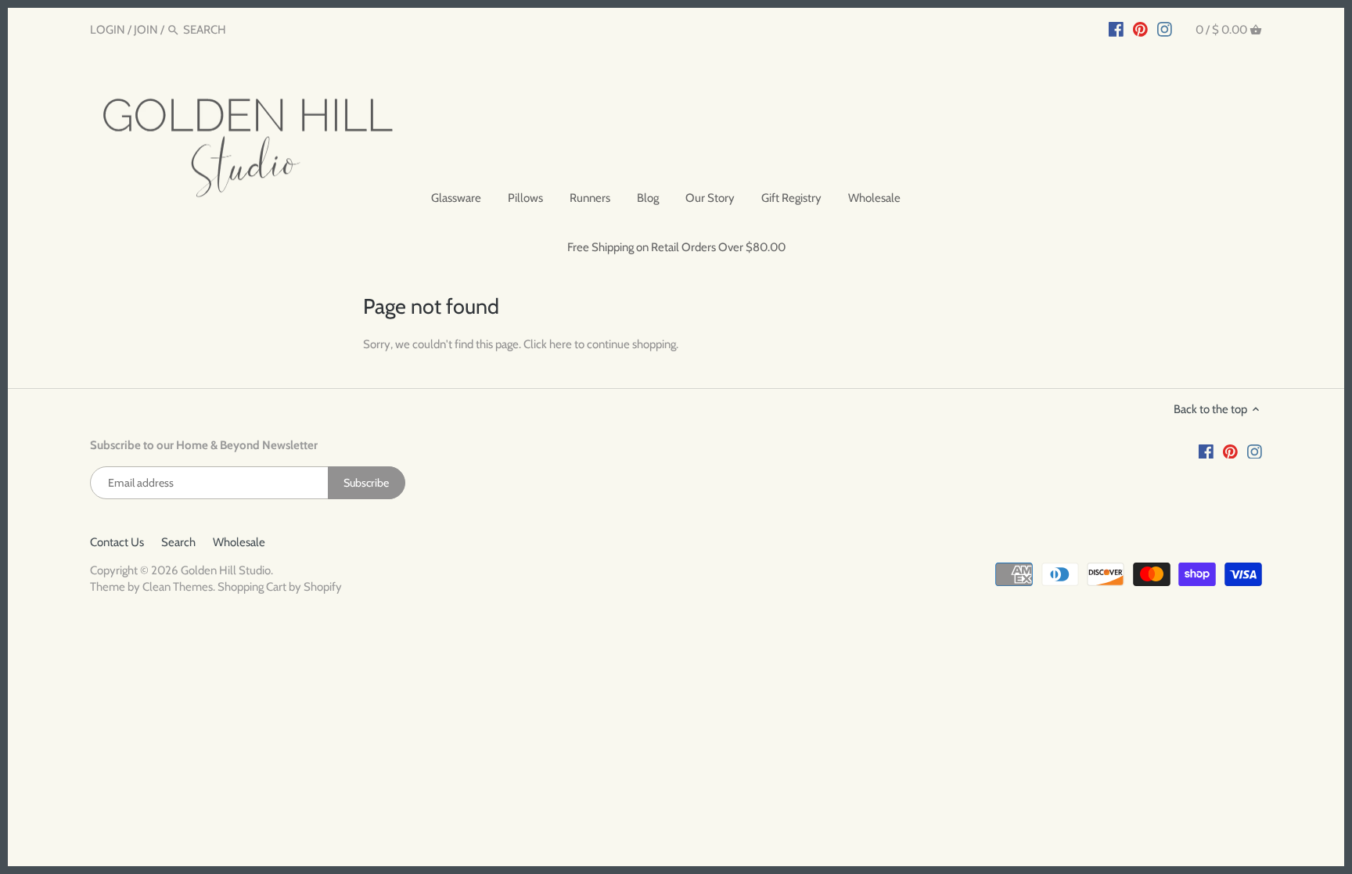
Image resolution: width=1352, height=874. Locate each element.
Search (178, 542)
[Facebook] (1116, 29)
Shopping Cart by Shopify (280, 587)
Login (107, 30)
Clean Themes (177, 587)
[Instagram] (1164, 29)
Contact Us (117, 542)
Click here (547, 344)
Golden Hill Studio (226, 570)
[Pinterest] (1140, 29)
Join (146, 30)
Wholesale (239, 542)
